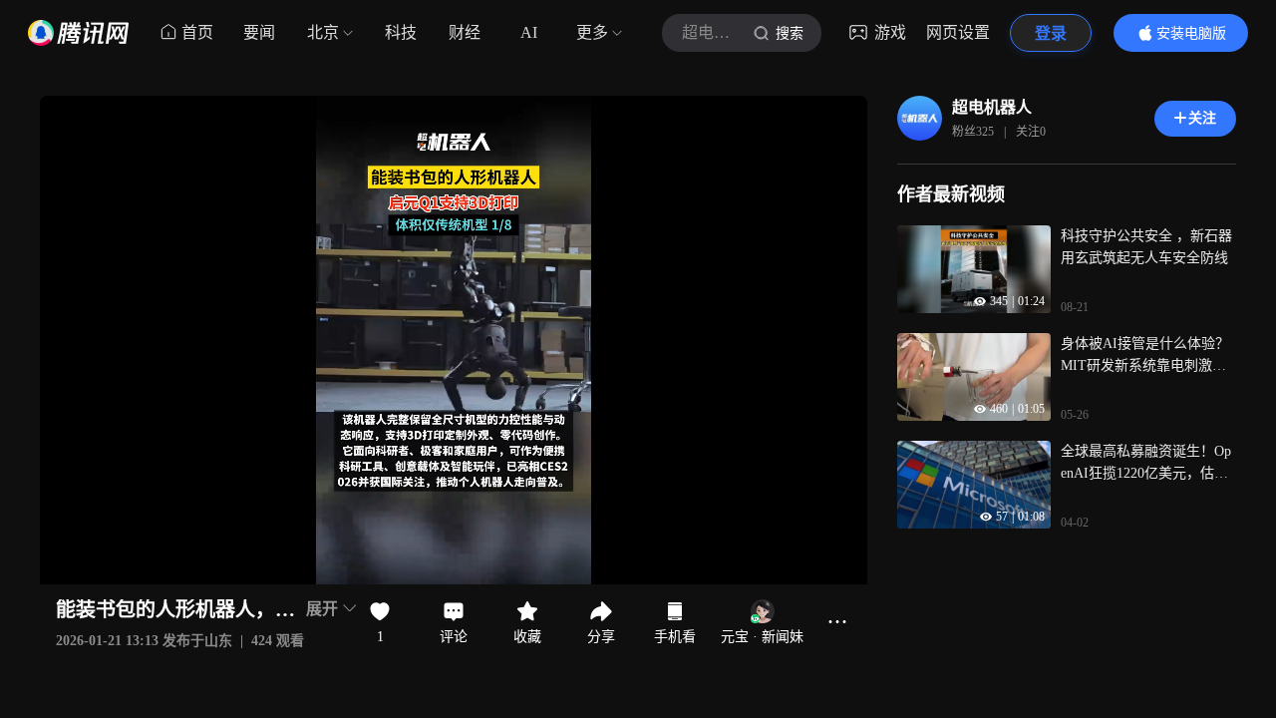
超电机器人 (992, 107)
